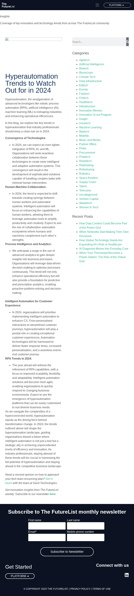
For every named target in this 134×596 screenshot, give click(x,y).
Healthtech (86, 102)
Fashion (84, 93)
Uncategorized (88, 194)
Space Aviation (88, 177)
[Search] (127, 41)
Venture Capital (88, 198)
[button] (97, 5)
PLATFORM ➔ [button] (116, 5)
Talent (83, 186)
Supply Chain (87, 182)
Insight (83, 118)
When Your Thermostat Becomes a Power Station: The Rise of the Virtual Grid (102, 257)
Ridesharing (86, 169)
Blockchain (86, 72)
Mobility (84, 135)
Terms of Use (101, 588)
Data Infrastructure (90, 81)
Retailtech (85, 161)
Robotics (84, 173)
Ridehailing (86, 165)
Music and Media (89, 139)
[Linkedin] (126, 575)
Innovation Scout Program (95, 114)
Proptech (84, 156)
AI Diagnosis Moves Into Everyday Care (103, 248)
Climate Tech (87, 76)
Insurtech (85, 123)
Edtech (83, 85)
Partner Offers (87, 144)
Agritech (84, 60)
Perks (82, 148)
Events (83, 89)
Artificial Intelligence (91, 64)
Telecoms (85, 190)
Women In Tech (88, 207)
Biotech (84, 68)
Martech (84, 131)
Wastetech (85, 203)
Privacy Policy (80, 588)
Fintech (83, 97)
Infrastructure (87, 106)
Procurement (87, 152)
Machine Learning (90, 127)
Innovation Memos (90, 110)
